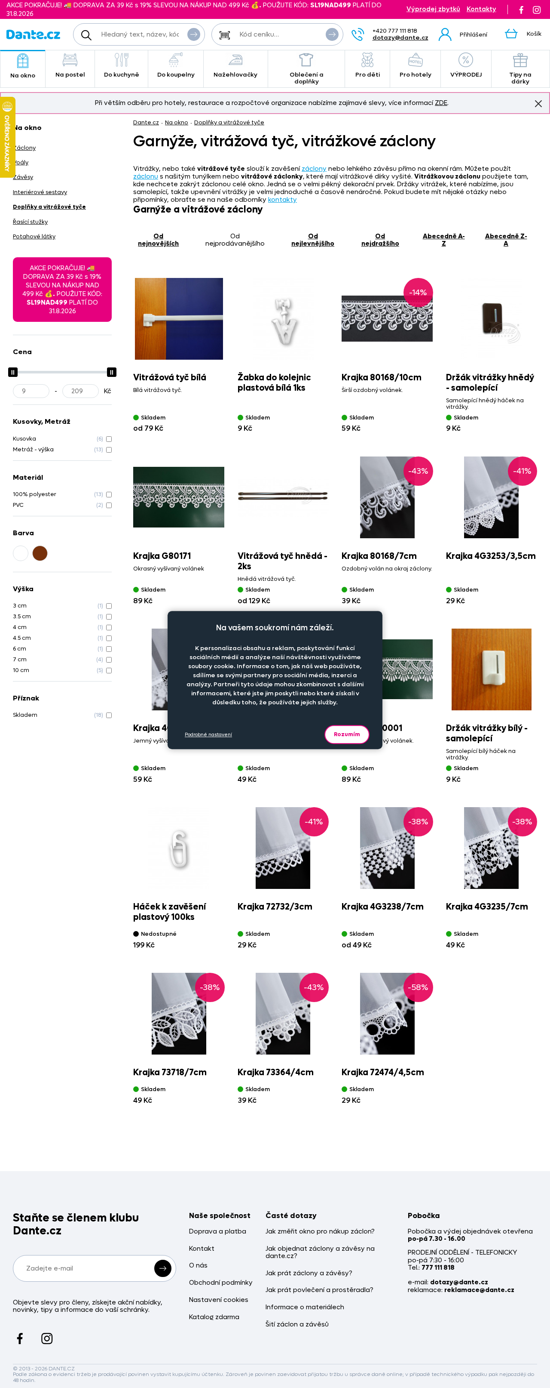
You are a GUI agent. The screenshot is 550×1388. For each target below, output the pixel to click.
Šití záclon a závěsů (297, 1324)
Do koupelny (176, 75)
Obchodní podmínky (221, 1282)
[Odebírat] (162, 1268)
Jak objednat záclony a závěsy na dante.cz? (320, 1252)
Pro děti (367, 75)
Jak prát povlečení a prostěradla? (319, 1290)
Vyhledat (193, 34)
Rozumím (347, 734)
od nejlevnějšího (312, 240)
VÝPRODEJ (466, 75)
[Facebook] (521, 9)
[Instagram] (537, 9)
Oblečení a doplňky (307, 78)
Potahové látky (34, 236)
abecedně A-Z (444, 240)
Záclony (24, 147)
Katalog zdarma (214, 1317)
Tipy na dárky (520, 78)
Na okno (22, 75)
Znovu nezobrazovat (538, 103)
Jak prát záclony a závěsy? (309, 1273)
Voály (20, 162)
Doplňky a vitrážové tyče (229, 122)
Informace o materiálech (305, 1307)
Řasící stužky (30, 221)
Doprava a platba (217, 1231)
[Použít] (332, 34)
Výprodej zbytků (433, 9)
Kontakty (481, 9)
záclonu (145, 176)
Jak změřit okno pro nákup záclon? (320, 1231)
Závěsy (23, 177)
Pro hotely (415, 75)
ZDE (441, 103)
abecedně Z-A (506, 240)
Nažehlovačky (235, 75)
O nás (198, 1265)
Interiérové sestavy (40, 192)
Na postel (70, 75)
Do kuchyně (121, 75)
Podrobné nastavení (208, 734)
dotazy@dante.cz (400, 38)
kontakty (282, 199)
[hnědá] (40, 553)
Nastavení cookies (218, 1300)
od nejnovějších (158, 240)
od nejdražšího (380, 240)
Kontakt (201, 1248)
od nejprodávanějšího (235, 240)
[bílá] (20, 553)
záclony (314, 168)
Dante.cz (146, 122)
